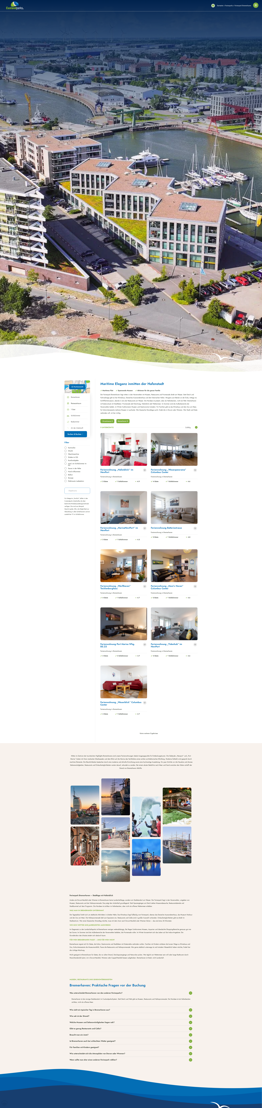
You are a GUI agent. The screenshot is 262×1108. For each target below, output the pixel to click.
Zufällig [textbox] (188, 427)
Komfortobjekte (73, 460)
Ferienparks (229, 5)
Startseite (220, 5)
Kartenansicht (78, 387)
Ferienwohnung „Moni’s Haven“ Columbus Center (167, 587)
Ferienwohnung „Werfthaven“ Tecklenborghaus (115, 587)
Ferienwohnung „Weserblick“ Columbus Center (120, 703)
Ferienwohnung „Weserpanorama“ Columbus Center (168, 471)
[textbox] (73, 490)
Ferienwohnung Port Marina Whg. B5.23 (117, 645)
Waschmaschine (73, 454)
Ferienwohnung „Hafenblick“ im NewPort (116, 471)
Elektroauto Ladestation (76, 481)
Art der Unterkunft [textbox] (77, 428)
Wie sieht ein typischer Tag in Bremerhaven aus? (90, 1010)
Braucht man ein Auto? (79, 1034)
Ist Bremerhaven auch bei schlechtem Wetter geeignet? (93, 1041)
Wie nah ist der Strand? (79, 1016)
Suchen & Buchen (74, 434)
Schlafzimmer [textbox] (75, 415)
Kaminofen (71, 448)
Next (143, 449)
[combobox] (77, 397)
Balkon (70, 475)
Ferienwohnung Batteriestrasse (166, 527)
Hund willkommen (74, 471)
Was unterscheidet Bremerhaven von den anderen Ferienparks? (96, 993)
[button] (131, 993)
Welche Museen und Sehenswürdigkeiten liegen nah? (92, 1022)
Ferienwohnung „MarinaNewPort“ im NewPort (119, 529)
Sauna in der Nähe (74, 468)
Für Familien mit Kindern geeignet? (84, 1047)
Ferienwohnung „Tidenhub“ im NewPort (166, 645)
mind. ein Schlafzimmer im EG (77, 464)
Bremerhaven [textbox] (75, 397)
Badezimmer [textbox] (75, 422)
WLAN (70, 451)
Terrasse (70, 478)
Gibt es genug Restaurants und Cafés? (85, 1028)
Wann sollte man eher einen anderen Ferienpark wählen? (93, 1059)
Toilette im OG (73, 457)
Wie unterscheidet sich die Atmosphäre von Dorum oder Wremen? (97, 1053)
